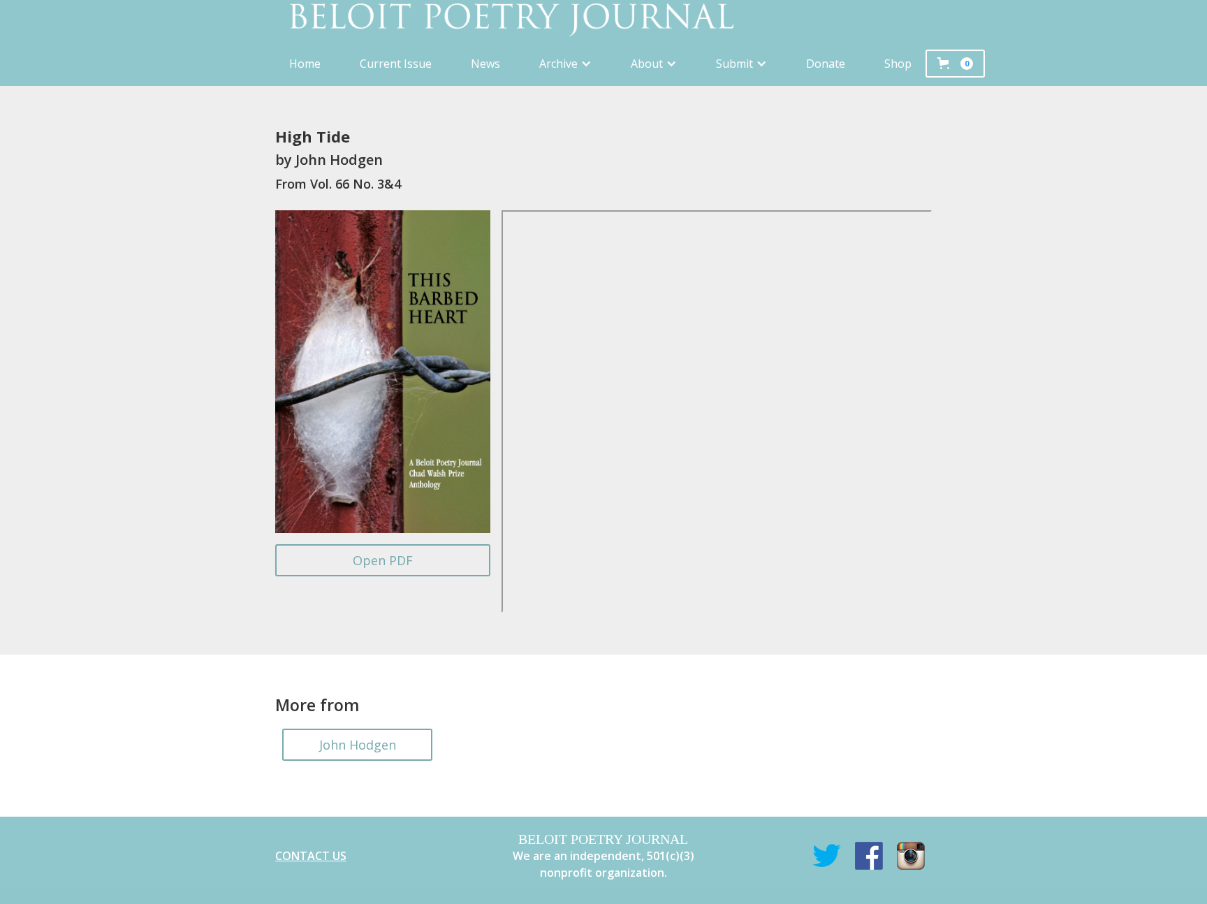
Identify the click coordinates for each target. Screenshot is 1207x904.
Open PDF (383, 560)
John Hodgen (357, 744)
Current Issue (396, 63)
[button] (565, 63)
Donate (825, 63)
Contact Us (310, 855)
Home (305, 63)
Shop (898, 63)
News (485, 63)
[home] (603, 20)
